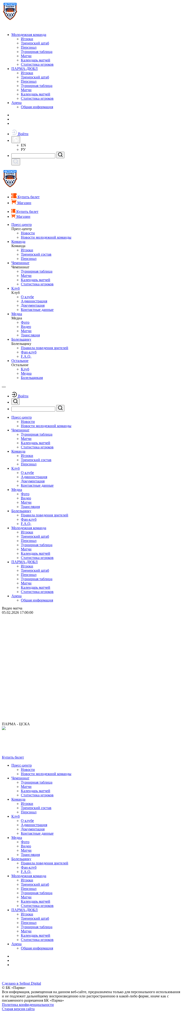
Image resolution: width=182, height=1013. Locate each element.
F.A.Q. (26, 356)
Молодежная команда (28, 35)
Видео (26, 327)
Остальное (19, 361)
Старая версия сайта (18, 1009)
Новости (28, 233)
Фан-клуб (28, 352)
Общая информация (37, 107)
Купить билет (13, 757)
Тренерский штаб (35, 43)
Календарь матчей (35, 60)
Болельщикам (32, 378)
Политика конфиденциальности (28, 1005)
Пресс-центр (21, 225)
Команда (18, 242)
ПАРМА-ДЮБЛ (24, 69)
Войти (22, 134)
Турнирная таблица (36, 52)
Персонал (28, 47)
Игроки (27, 39)
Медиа (16, 314)
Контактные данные (37, 310)
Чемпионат (20, 263)
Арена (16, 103)
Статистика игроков (37, 64)
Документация (33, 305)
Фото (25, 322)
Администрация (34, 301)
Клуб (15, 288)
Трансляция (30, 335)
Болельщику (21, 339)
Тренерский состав (36, 254)
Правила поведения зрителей (44, 348)
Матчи (26, 56)
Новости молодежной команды (46, 237)
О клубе (27, 297)
